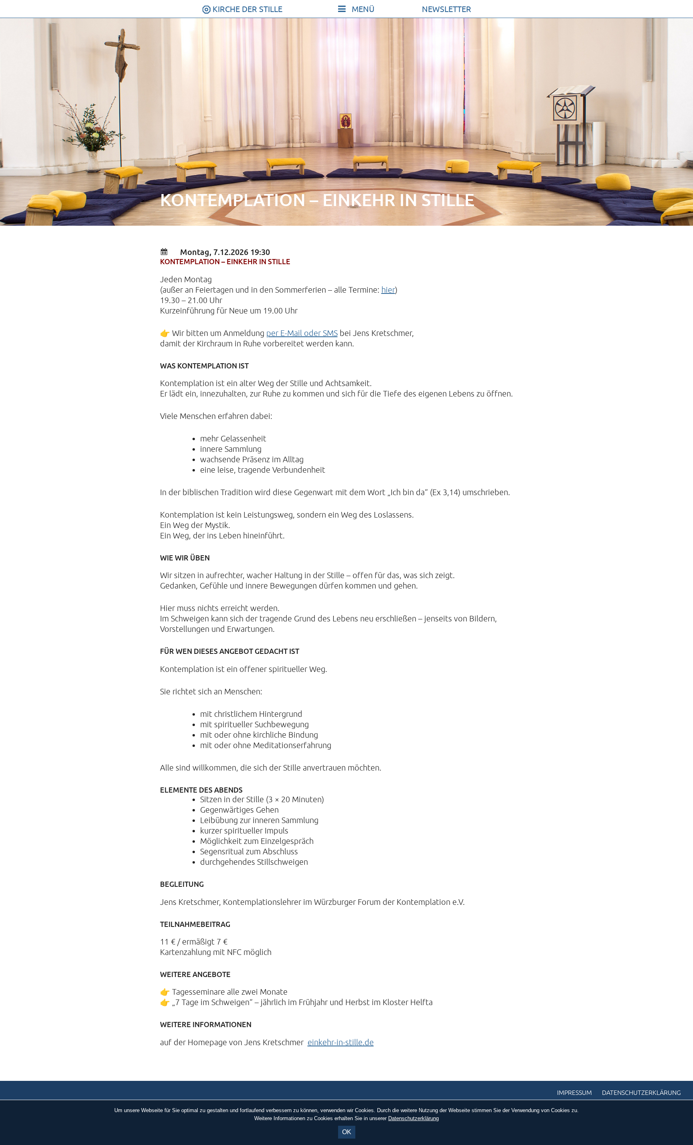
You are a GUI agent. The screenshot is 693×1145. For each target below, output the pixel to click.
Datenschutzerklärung (641, 1093)
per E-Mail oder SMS (302, 333)
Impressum (574, 1093)
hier (388, 290)
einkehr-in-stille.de (341, 1043)
